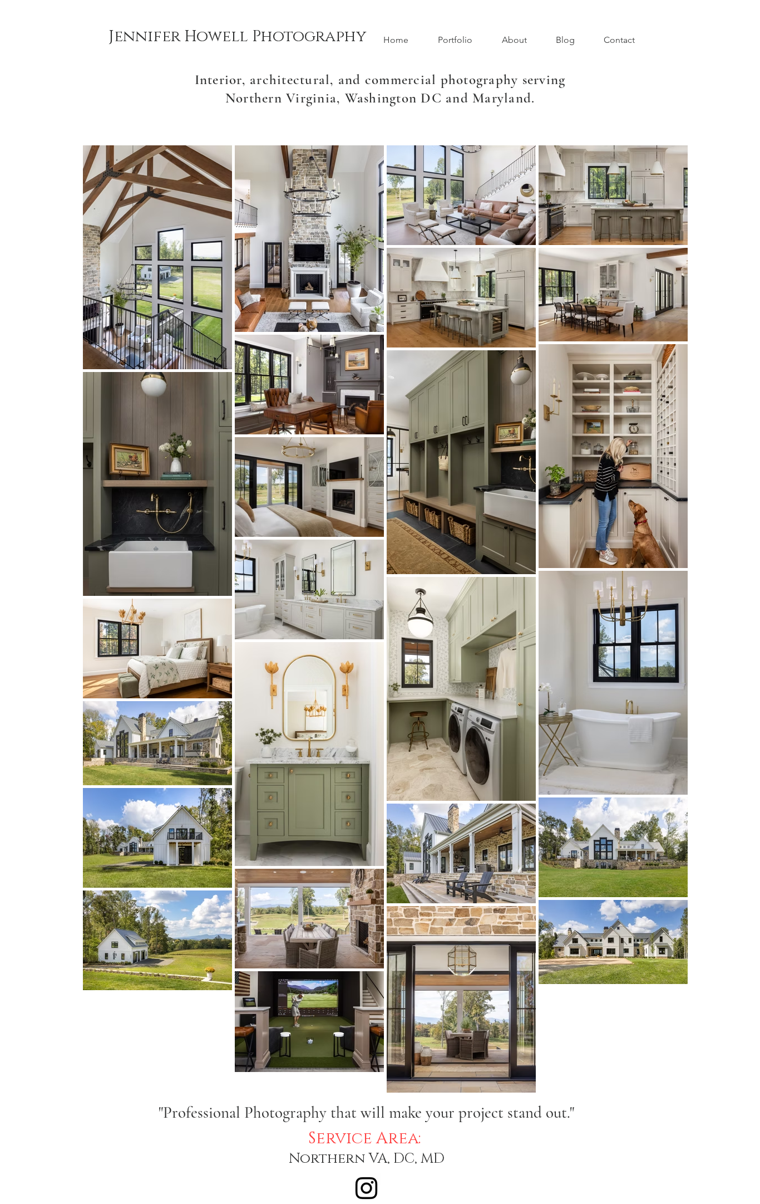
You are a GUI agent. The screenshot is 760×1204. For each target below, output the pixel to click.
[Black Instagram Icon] (366, 1188)
